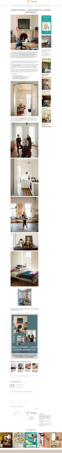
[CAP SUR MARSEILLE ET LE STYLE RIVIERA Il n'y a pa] (56, 440)
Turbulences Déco (20, 450)
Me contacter (31, 418)
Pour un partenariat (31, 417)
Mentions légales (31, 419)
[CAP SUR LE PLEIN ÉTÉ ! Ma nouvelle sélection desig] (31, 440)
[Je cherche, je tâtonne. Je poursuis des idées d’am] (6, 440)
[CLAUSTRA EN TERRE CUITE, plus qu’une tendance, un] (43, 440)
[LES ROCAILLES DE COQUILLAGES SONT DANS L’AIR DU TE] (18, 440)
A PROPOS (31, 416)
